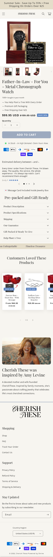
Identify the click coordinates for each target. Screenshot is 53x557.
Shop (4, 435)
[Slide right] (51, 72)
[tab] (24, 184)
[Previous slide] (19, 184)
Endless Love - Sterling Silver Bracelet (34, 297)
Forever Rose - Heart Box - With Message (12, 297)
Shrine (41, 553)
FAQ (4, 441)
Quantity (6, 120)
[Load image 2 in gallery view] (17, 71)
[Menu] (3, 14)
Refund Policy (8, 475)
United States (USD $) (25, 533)
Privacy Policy (8, 470)
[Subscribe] (48, 514)
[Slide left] (2, 72)
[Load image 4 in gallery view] (36, 71)
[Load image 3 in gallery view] (27, 71)
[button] (43, 14)
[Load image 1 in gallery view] (8, 71)
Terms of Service (10, 481)
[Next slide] (34, 184)
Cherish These (21, 553)
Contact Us (7, 452)
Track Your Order (10, 446)
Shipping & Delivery (11, 487)
